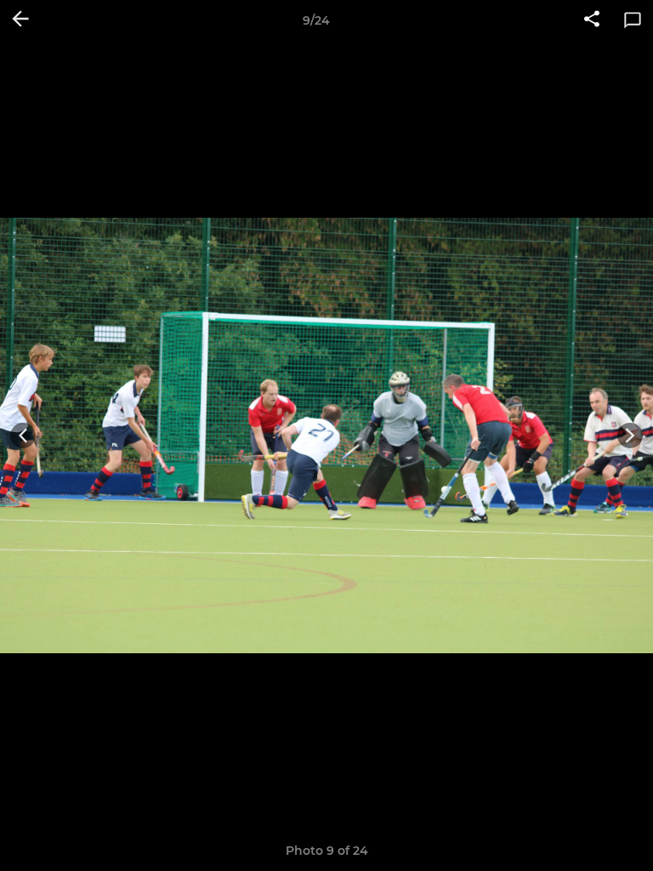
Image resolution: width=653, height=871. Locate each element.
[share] (592, 20)
